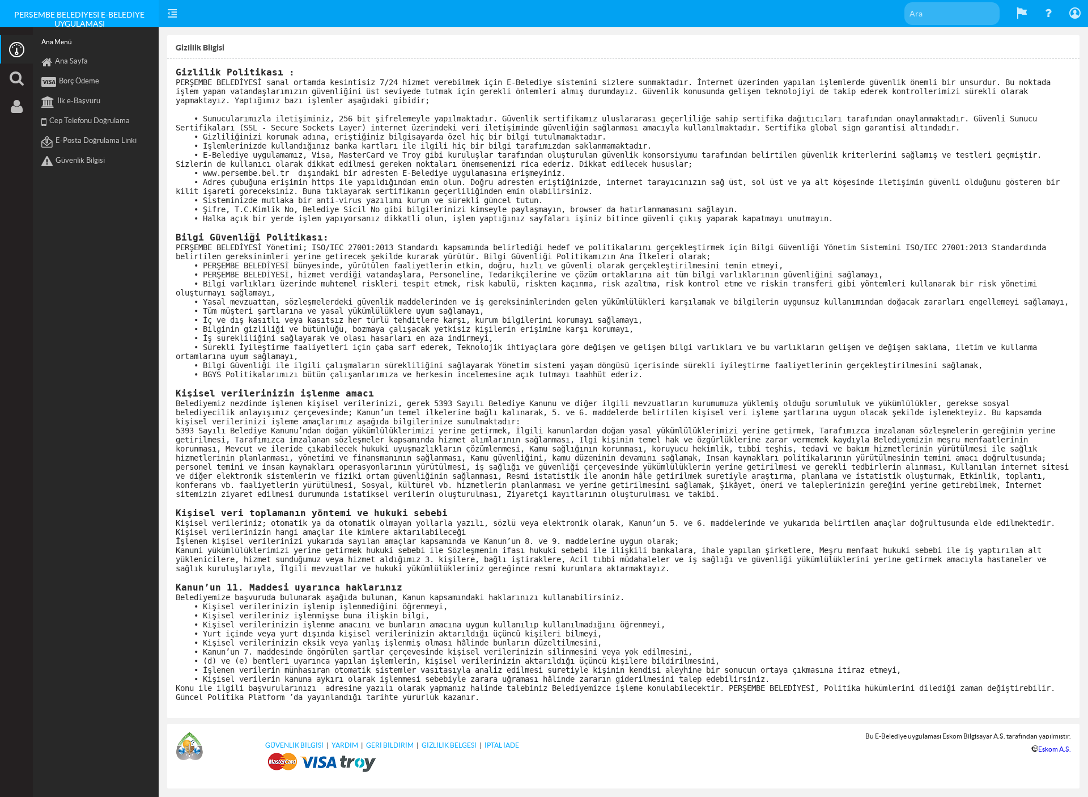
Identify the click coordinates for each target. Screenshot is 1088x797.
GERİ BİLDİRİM (390, 745)
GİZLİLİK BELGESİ (449, 745)
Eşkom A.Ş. (1054, 749)
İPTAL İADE (501, 745)
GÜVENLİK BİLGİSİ (294, 745)
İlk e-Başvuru (78, 100)
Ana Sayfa (71, 61)
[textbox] (952, 13)
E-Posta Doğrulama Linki (96, 140)
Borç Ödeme (79, 81)
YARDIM (345, 745)
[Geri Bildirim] (1021, 13)
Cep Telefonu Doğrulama (89, 120)
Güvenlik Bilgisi (80, 160)
